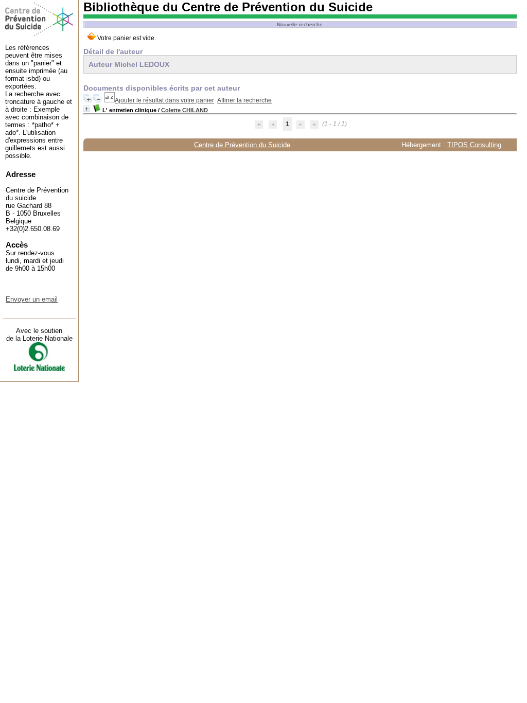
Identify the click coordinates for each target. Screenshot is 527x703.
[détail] (86, 109)
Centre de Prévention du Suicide (242, 145)
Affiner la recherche (244, 100)
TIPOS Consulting (474, 145)
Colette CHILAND (184, 110)
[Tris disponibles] (109, 100)
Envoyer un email (32, 299)
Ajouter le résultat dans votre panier (164, 100)
